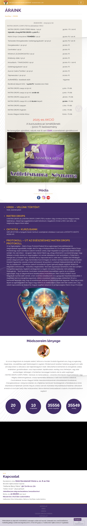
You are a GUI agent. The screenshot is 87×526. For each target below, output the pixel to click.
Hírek (43, 509)
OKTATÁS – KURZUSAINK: (22, 229)
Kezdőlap (8, 16)
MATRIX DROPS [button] (15, 215)
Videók (43, 511)
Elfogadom (78, 519)
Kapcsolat (43, 516)
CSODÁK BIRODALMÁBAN (43, 513)
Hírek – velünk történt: (23, 207)
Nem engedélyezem (79, 522)
